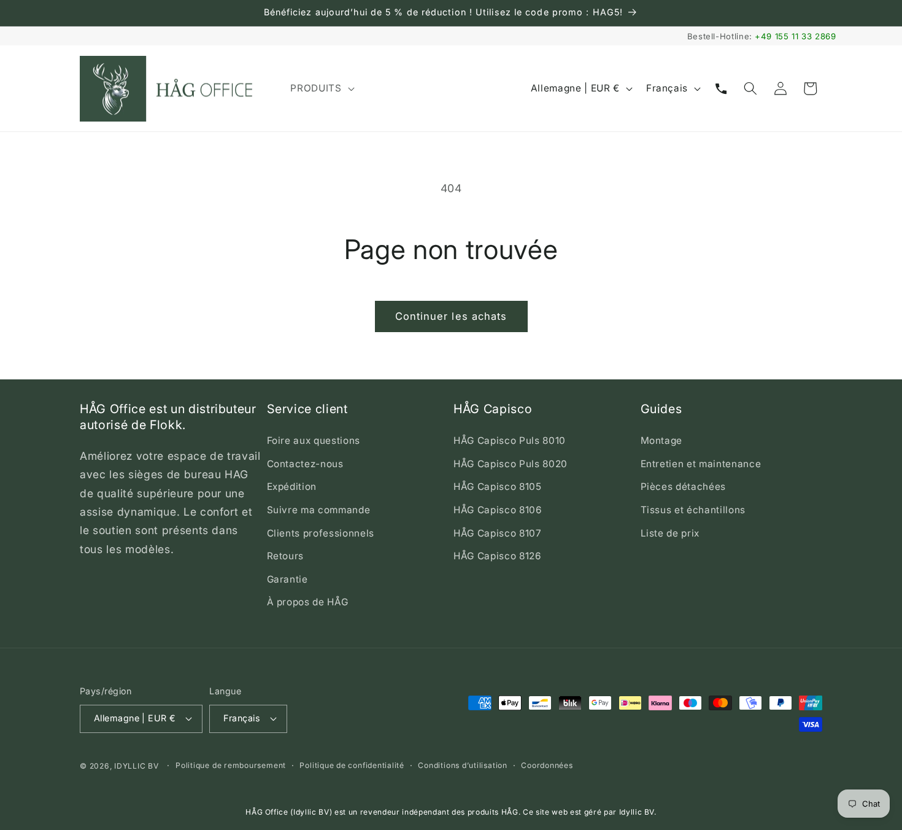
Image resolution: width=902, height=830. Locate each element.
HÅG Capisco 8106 (497, 510)
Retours (285, 556)
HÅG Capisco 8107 (497, 533)
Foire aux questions (314, 440)
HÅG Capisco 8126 (497, 556)
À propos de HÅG (308, 602)
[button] (321, 88)
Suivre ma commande (319, 510)
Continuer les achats (451, 316)
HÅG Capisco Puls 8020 (510, 464)
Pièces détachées (684, 486)
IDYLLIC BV (136, 765)
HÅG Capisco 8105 (497, 486)
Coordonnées (546, 765)
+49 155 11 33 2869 (795, 36)
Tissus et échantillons (693, 510)
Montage (662, 440)
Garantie (287, 579)
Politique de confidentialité (351, 765)
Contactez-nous (305, 464)
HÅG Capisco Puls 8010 (509, 440)
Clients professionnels (321, 533)
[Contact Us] (721, 88)
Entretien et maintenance (701, 464)
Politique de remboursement (230, 765)
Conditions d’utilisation (462, 765)
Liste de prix (670, 533)
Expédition (292, 486)
